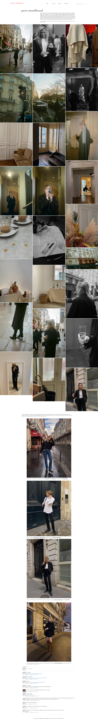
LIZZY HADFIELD (16, 3)
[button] (54, 3)
